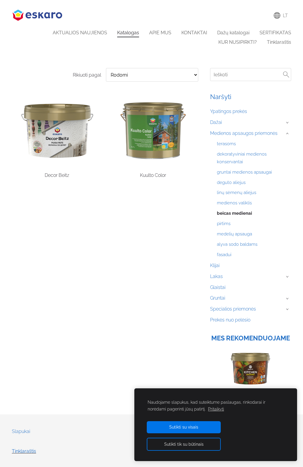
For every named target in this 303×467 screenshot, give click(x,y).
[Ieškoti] (286, 74)
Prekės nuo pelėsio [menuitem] (230, 320)
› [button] (288, 123)
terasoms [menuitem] (226, 143)
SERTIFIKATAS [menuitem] (275, 32)
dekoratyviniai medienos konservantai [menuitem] (242, 157)
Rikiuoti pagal (87, 75)
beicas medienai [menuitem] (234, 213)
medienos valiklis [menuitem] (234, 203)
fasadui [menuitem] (224, 254)
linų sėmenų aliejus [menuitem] (236, 192)
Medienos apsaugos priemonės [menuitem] (244, 133)
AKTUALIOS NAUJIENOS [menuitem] (80, 32)
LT (284, 15)
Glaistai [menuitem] (217, 287)
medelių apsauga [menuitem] (234, 234)
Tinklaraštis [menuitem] (279, 42)
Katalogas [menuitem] (128, 32)
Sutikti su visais (183, 426)
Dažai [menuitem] (216, 122)
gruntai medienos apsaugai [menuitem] (244, 172)
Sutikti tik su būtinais (184, 444)
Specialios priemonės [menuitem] (233, 309)
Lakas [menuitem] (216, 276)
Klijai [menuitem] (215, 265)
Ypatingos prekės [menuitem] (228, 111)
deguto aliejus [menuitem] (231, 182)
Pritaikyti (216, 408)
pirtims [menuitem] (224, 223)
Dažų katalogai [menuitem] (233, 32)
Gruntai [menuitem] (217, 298)
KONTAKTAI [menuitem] (194, 32)
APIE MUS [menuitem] (160, 32)
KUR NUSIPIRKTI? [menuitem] (237, 42)
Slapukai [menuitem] (21, 431)
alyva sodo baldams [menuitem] (237, 244)
